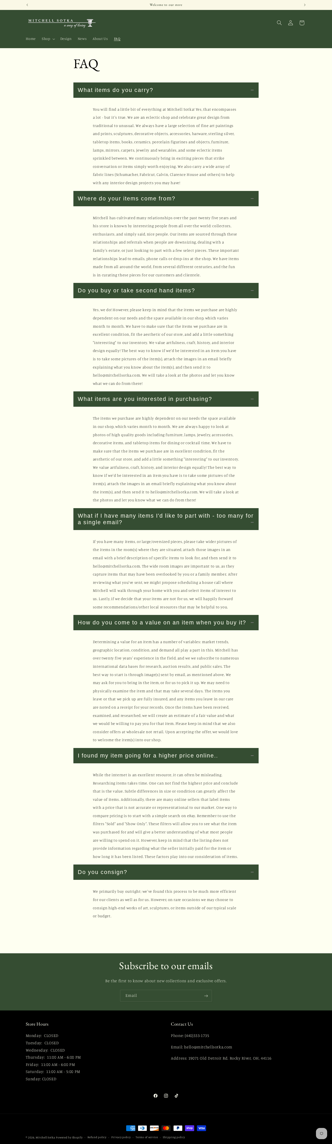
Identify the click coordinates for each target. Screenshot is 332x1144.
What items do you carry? (115, 90)
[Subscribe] (206, 996)
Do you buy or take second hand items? (136, 290)
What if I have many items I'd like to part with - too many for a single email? (166, 519)
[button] (48, 39)
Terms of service (147, 1137)
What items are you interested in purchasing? (145, 399)
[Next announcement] (304, 5)
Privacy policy (121, 1137)
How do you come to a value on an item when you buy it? (162, 622)
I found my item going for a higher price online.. (148, 755)
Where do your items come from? (126, 198)
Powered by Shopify (69, 1137)
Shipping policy (174, 1137)
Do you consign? (102, 872)
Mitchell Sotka (45, 1137)
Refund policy (96, 1137)
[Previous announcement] (27, 5)
